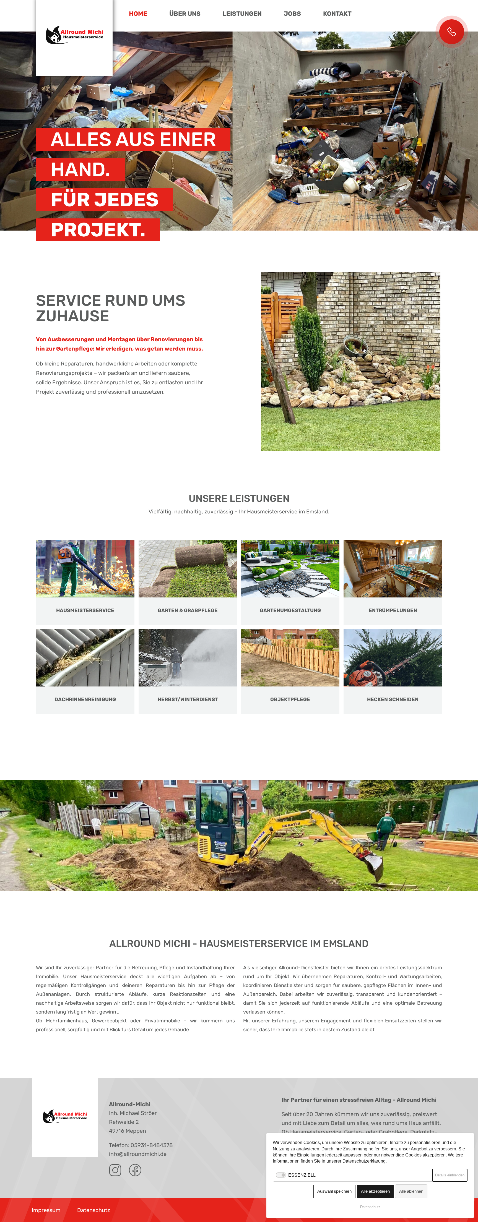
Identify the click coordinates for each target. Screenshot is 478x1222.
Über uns (185, 13)
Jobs (292, 13)
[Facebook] (135, 1170)
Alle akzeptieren (375, 1191)
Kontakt (337, 13)
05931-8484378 (152, 1145)
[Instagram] (115, 1170)
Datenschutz (370, 1207)
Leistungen (242, 13)
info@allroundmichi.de (138, 1154)
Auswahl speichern (334, 1191)
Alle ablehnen (411, 1191)
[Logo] (74, 35)
